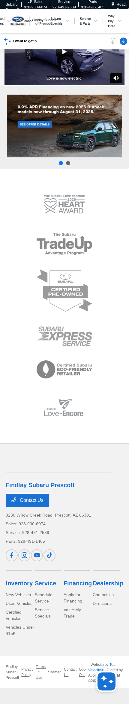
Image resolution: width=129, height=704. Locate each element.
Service (45, 583)
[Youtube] (37, 555)
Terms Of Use (41, 672)
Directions (102, 603)
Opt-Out (82, 672)
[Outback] (64, 126)
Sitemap (55, 672)
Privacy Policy (27, 672)
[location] (113, 4)
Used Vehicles (19, 603)
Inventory (19, 583)
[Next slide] (68, 163)
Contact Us (31, 500)
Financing (78, 583)
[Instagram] (24, 555)
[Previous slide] (61, 163)
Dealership (108, 583)
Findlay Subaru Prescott (12, 672)
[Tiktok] (50, 555)
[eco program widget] (64, 369)
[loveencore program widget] (64, 407)
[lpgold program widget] (64, 204)
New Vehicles (18, 594)
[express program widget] (64, 336)
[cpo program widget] (64, 290)
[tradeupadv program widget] (64, 244)
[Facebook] (12, 555)
